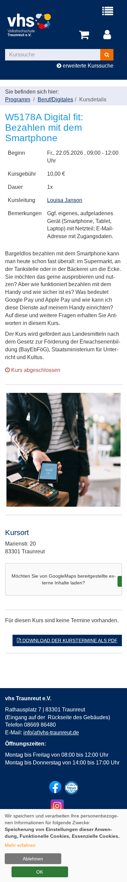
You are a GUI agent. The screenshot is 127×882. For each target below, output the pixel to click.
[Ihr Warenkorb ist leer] (85, 35)
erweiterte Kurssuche (87, 66)
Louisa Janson (64, 200)
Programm (17, 99)
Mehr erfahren (20, 845)
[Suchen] (106, 54)
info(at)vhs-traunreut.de (51, 732)
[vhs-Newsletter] (71, 788)
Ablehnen (33, 858)
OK (39, 872)
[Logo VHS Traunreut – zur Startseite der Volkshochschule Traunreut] (34, 24)
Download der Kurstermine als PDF (69, 640)
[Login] (108, 35)
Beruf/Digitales (55, 99)
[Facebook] (55, 787)
